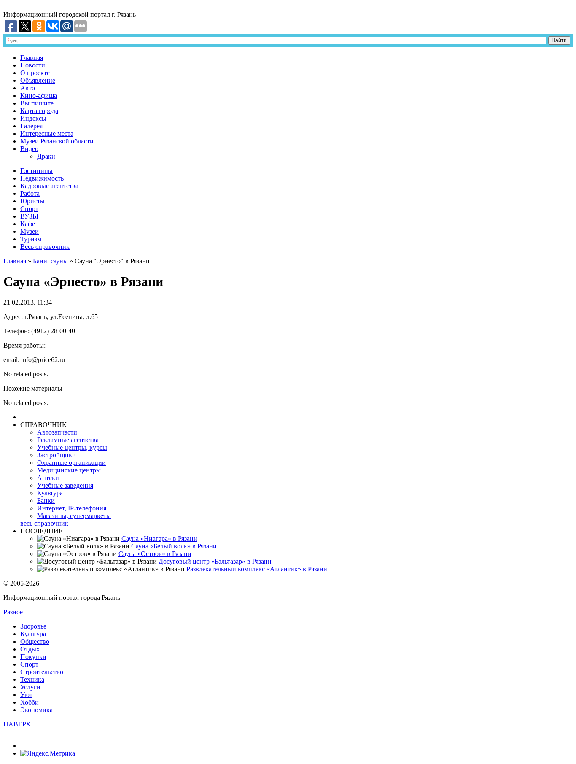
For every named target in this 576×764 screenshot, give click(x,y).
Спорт (29, 208)
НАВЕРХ (17, 724)
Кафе (27, 223)
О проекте (35, 72)
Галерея (31, 126)
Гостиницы (36, 170)
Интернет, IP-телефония (71, 508)
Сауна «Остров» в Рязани (154, 553)
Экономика (36, 709)
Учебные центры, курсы (72, 447)
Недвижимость (42, 178)
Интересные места (46, 133)
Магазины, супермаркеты (74, 515)
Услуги (30, 687)
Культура (50, 493)
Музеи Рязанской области (57, 141)
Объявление (37, 80)
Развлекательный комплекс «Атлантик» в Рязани (256, 568)
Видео (29, 148)
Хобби (29, 702)
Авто (27, 88)
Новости (32, 65)
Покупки (33, 656)
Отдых (30, 649)
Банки (46, 500)
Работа (30, 193)
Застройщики (56, 455)
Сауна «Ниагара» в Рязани (159, 538)
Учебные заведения (65, 485)
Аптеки (48, 477)
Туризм (30, 239)
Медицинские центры (69, 470)
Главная (31, 57)
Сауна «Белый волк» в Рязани (174, 546)
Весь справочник (45, 246)
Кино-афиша (38, 95)
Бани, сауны (50, 261)
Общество (34, 641)
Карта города (39, 110)
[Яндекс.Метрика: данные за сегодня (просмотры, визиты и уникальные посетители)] (47, 753)
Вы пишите (37, 103)
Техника (32, 679)
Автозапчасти (57, 432)
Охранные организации (71, 462)
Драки (46, 156)
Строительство (41, 671)
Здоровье (33, 626)
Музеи (29, 231)
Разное (13, 612)
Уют (26, 694)
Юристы (32, 201)
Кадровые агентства (49, 185)
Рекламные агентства (68, 439)
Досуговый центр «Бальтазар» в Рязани (215, 561)
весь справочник (44, 523)
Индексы (33, 118)
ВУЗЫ (29, 216)
